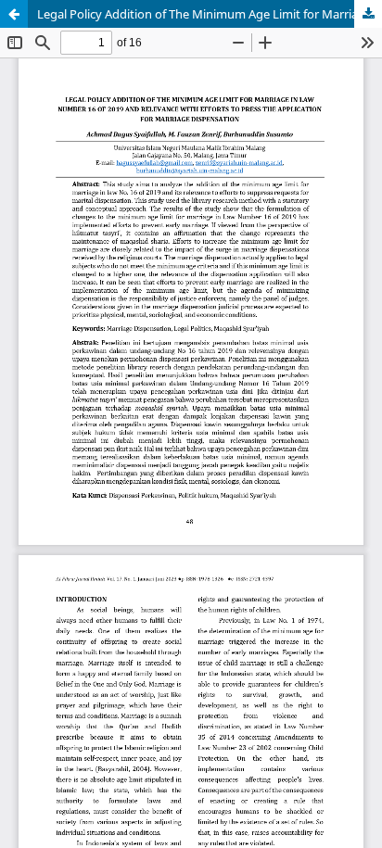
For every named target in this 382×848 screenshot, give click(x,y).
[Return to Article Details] (14, 14)
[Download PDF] (368, 14)
